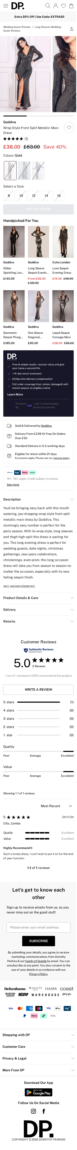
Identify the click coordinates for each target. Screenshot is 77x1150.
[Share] (71, 29)
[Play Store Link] (38, 1092)
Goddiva (9, 122)
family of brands (36, 961)
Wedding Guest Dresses (17, 27)
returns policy (61, 458)
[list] (38, 76)
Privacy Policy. (38, 974)
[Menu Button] (5, 5)
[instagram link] (33, 1111)
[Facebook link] (43, 1111)
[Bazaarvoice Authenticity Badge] (38, 650)
